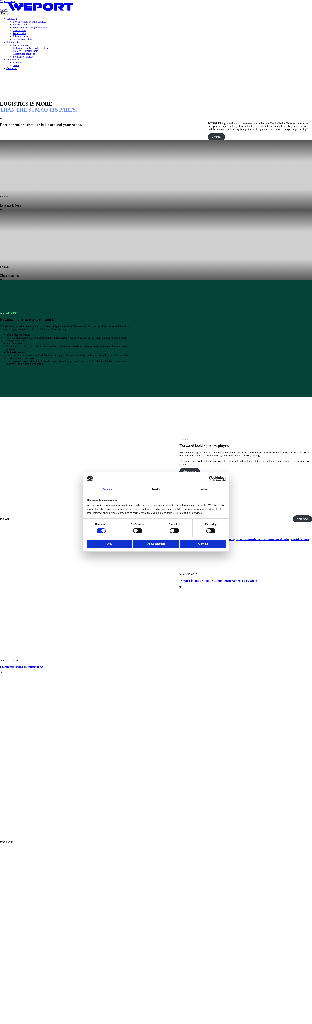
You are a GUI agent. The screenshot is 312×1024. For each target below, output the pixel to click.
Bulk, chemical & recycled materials (31, 48)
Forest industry (20, 45)
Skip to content (7, 1)
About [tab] (204, 489)
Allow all (203, 543)
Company (11, 59)
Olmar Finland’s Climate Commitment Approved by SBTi (218, 580)
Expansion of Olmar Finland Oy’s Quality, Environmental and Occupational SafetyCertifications (244, 539)
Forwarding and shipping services (30, 27)
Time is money (9, 275)
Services (11, 18)
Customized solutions (24, 53)
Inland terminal (20, 36)
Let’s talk (216, 136)
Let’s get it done (10, 205)
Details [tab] (156, 489)
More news (302, 519)
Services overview (22, 39)
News (16, 65)
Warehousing (19, 33)
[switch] (137, 530)
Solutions (11, 42)
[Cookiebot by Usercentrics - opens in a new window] (211, 478)
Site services (19, 30)
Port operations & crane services (29, 21)
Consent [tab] (107, 489)
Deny (109, 543)
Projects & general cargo (25, 50)
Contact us (11, 68)
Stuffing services (21, 24)
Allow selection (156, 543)
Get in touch (189, 471)
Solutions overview (23, 56)
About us (17, 62)
